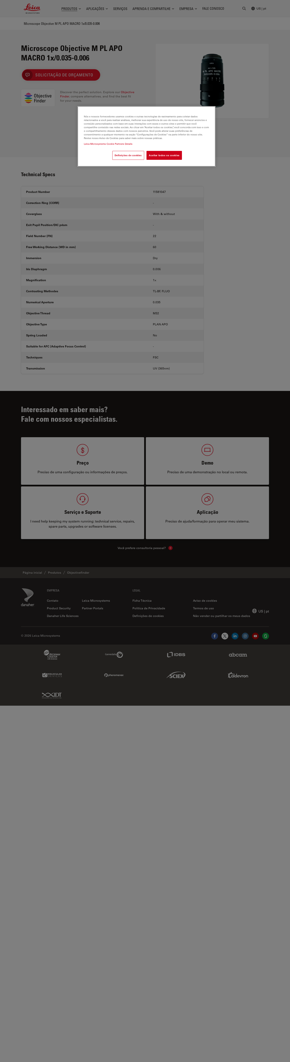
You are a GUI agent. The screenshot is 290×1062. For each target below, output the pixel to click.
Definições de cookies (128, 155)
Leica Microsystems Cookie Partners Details (108, 144)
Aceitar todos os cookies (164, 155)
